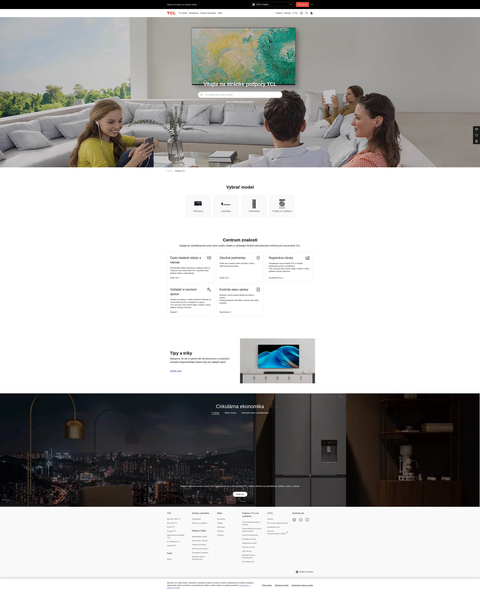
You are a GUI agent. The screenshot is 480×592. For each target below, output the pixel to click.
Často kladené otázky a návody (251, 523)
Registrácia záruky (249, 543)
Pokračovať (302, 5)
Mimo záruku (230, 413)
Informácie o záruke (200, 541)
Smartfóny (221, 519)
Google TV (171, 531)
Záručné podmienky (250, 535)
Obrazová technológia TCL (175, 536)
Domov (170, 171)
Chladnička (196, 519)
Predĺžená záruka (249, 539)
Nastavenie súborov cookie (302, 585)
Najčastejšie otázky (199, 537)
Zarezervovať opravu (200, 549)
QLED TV (170, 527)
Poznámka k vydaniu (200, 553)
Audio (169, 559)
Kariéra (270, 519)
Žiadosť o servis (248, 547)
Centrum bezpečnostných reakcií (276, 532)
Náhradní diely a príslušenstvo (255, 413)
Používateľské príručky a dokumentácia (252, 530)
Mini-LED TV (172, 523)
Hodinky (220, 535)
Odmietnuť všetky (282, 585)
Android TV (171, 546)
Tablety (220, 523)
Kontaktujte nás (248, 562)
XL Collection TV (173, 542)
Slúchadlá (221, 527)
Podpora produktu (199, 545)
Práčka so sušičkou (199, 523)
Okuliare (220, 531)
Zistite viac (240, 494)
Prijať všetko (267, 585)
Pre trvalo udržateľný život (277, 523)
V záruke (215, 413)
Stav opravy (247, 551)
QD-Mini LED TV (173, 519)
